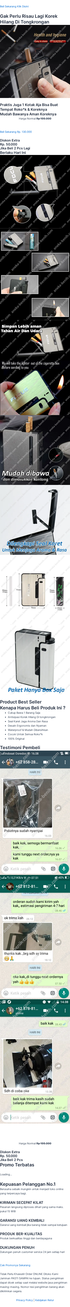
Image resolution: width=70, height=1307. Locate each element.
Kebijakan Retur (44, 1300)
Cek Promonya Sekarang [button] (15, 1265)
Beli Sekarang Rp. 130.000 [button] (16, 131)
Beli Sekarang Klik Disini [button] (14, 6)
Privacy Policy (24, 1300)
